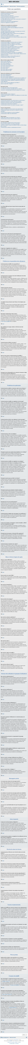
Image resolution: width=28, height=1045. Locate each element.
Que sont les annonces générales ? (7, 65)
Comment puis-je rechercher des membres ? (9, 103)
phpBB (10, 1040)
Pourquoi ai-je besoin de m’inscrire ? (7, 13)
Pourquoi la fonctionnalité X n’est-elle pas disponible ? (10, 123)
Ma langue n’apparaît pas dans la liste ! (8, 32)
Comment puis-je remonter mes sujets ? (8, 57)
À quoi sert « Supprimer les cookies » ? (8, 22)
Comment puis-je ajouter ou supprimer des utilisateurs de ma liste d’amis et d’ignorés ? (14, 96)
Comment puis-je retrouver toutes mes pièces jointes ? (11, 118)
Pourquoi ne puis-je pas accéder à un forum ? (9, 49)
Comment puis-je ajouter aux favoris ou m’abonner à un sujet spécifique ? (12, 111)
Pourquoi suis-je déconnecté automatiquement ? (9, 21)
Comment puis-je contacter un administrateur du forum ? (11, 127)
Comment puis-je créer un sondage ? (7, 45)
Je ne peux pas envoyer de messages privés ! (9, 87)
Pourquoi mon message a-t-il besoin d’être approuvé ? (10, 56)
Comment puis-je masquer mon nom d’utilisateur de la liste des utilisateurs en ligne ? (12, 28)
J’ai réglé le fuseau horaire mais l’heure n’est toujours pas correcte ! (13, 31)
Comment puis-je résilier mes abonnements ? (9, 113)
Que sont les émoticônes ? (5, 63)
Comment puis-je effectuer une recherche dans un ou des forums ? (13, 100)
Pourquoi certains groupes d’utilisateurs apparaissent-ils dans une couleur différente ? (13, 81)
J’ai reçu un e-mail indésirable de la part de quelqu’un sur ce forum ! (13, 90)
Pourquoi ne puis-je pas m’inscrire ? (7, 15)
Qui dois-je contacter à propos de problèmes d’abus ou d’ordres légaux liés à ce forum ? (14, 126)
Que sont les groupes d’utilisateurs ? (7, 76)
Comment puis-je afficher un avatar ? (7, 34)
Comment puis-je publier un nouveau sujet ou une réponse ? (11, 42)
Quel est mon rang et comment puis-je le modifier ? (10, 35)
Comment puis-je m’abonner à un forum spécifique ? (10, 112)
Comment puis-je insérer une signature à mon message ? (11, 44)
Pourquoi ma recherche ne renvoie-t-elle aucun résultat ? (11, 101)
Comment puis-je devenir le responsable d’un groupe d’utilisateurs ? (13, 79)
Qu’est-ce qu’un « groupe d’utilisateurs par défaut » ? (10, 82)
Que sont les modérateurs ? (6, 75)
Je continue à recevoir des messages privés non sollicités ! (11, 88)
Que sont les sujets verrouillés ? (6, 69)
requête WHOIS (12, 1007)
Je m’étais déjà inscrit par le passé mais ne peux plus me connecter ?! (13, 19)
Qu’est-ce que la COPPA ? (5, 14)
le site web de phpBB (5, 321)
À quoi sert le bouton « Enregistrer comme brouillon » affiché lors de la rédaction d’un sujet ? (13, 54)
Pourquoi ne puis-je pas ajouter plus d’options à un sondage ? (12, 46)
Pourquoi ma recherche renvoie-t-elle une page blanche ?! (11, 102)
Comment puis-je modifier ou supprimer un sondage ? (10, 47)
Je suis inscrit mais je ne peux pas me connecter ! (10, 16)
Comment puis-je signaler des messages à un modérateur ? (11, 52)
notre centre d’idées (6, 994)
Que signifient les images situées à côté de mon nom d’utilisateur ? (13, 33)
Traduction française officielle (12, 1042)
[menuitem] (2, 4)
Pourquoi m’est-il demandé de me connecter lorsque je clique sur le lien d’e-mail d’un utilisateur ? (13, 38)
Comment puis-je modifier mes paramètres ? (9, 26)
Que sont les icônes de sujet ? (6, 70)
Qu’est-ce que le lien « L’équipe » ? (7, 83)
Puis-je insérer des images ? (6, 64)
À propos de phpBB (14, 985)
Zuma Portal (16, 1039)
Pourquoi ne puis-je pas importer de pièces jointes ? (10, 50)
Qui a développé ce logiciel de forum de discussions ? (10, 122)
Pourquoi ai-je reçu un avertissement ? (8, 51)
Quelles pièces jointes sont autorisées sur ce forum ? (10, 117)
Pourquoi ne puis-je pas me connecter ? (8, 17)
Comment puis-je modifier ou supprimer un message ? (10, 43)
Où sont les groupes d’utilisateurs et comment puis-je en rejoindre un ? (13, 77)
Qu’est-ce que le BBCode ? (6, 61)
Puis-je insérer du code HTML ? (6, 62)
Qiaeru (19, 1042)
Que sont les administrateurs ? (6, 74)
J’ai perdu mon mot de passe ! (6, 20)
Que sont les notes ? (4, 68)
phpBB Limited (5, 981)
